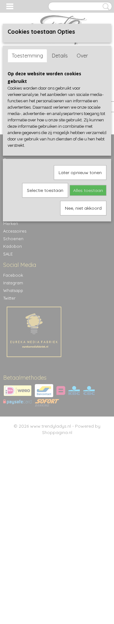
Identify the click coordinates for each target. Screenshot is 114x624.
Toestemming (27, 55)
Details (60, 55)
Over (82, 55)
